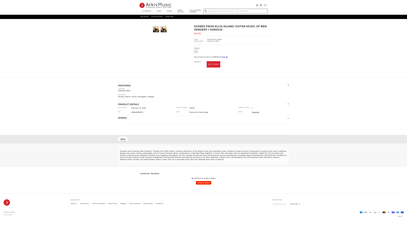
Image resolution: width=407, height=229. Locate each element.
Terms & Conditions (98, 203)
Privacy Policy (84, 203)
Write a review (203, 183)
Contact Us (159, 203)
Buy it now (213, 64)
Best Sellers (145, 16)
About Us (74, 203)
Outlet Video (169, 16)
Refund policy (148, 203)
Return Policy (112, 203)
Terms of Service (134, 203)
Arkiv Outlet (181, 11)
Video (169, 11)
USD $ (399, 216)
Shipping (123, 203)
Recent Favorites (157, 16)
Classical (146, 11)
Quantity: (197, 62)
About (123, 139)
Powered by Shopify (7, 214)
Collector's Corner (195, 11)
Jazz (159, 11)
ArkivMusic (12, 212)
